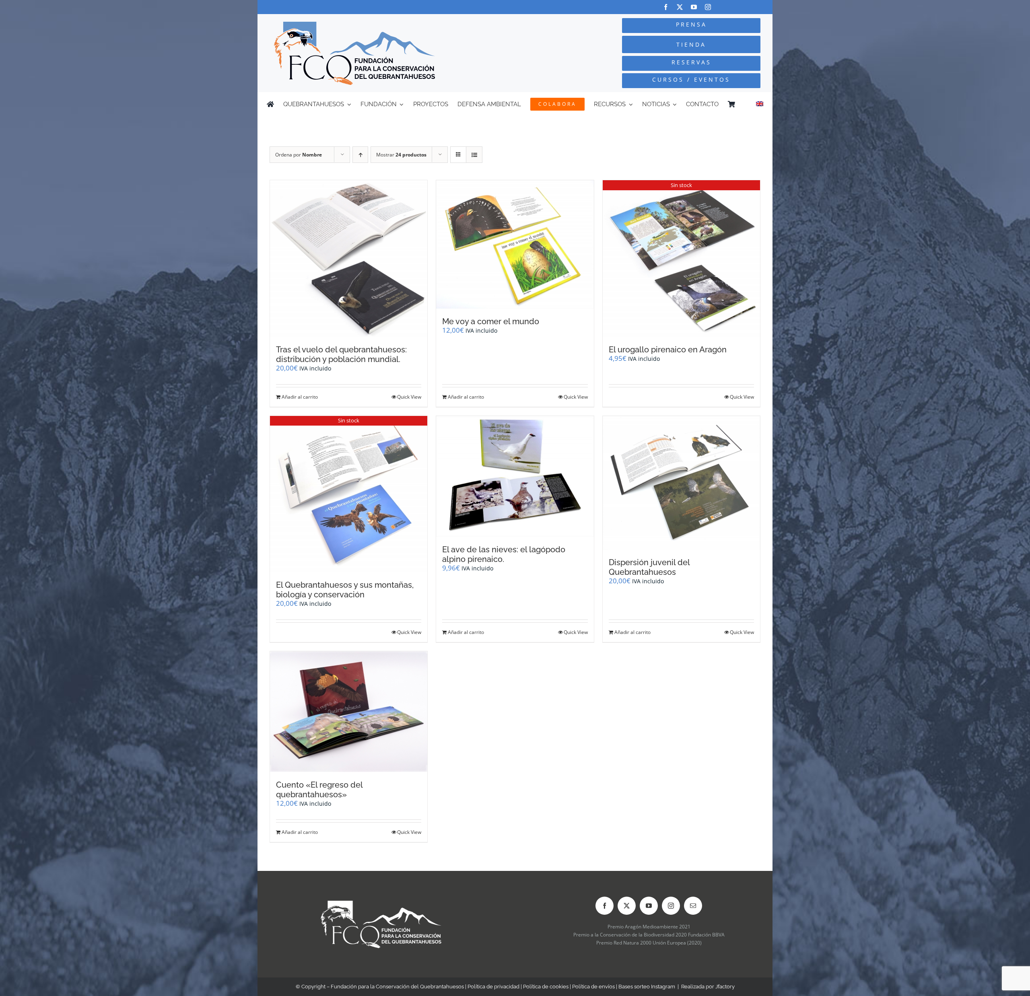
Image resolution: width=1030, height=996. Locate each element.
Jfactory (725, 987)
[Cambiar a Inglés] (759, 104)
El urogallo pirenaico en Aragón (668, 349)
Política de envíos (593, 987)
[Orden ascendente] (360, 154)
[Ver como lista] (474, 155)
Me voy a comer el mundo (490, 321)
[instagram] (708, 7)
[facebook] (666, 7)
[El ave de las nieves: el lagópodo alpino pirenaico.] (514, 476)
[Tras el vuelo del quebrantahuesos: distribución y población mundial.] (348, 258)
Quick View (409, 396)
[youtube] (694, 7)
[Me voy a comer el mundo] (514, 244)
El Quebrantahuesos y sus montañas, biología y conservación (345, 589)
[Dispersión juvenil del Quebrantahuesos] (681, 483)
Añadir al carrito (300, 396)
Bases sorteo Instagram (646, 987)
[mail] (693, 906)
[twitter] (680, 7)
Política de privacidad (493, 987)
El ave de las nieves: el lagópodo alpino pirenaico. (503, 554)
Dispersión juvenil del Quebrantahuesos (649, 567)
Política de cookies (546, 987)
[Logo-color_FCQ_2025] (354, 25)
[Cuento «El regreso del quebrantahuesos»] (348, 711)
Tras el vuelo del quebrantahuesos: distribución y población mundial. (341, 354)
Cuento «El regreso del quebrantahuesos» (319, 789)
